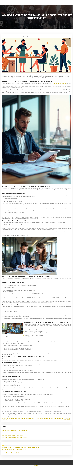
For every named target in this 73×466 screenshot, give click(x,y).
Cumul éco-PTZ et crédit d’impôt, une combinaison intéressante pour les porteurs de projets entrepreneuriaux (53, 419)
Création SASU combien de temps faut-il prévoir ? (10, 433)
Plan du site (36, 465)
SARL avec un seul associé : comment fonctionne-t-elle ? (12, 432)
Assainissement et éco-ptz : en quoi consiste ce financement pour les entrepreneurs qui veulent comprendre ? (21, 447)
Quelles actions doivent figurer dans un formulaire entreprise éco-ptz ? (14, 449)
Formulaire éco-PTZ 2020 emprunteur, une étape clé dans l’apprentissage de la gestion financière (18, 419)
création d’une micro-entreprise (60, 83)
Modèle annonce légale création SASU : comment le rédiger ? (12, 435)
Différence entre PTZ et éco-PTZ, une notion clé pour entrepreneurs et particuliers (16, 451)
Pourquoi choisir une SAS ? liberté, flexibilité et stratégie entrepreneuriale (14, 437)
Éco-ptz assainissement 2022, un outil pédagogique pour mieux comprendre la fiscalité (17, 452)
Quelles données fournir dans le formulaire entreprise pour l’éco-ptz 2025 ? (15, 430)
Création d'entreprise (6, 36)
